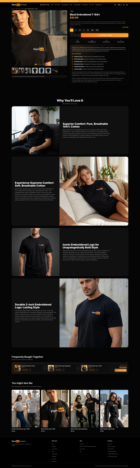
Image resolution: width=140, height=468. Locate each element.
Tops (52, 4)
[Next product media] (64, 38)
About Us (110, 444)
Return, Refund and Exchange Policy (88, 446)
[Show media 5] (41, 64)
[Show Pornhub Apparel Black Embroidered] (21, 71)
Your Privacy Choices (112, 456)
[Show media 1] (35, 64)
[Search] (115, 5)
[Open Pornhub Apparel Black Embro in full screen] (39, 38)
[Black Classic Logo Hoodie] (114, 408)
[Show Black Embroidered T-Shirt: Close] (35, 71)
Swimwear (98, 4)
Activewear (64, 4)
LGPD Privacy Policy (112, 451)
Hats (70, 4)
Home (13, 8)
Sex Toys (91, 4)
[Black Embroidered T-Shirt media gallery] (39, 38)
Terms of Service (111, 446)
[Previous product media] (14, 38)
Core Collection (19, 8)
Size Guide (125, 27)
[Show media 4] (40, 64)
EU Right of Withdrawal (113, 453)
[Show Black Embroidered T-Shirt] (48, 71)
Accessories (77, 4)
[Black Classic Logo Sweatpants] (85, 408)
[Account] (124, 5)
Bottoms (57, 4)
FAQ (81, 451)
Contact (81, 444)
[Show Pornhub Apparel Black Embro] (15, 71)
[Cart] (127, 5)
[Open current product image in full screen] (64, 13)
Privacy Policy (111, 449)
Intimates (85, 4)
